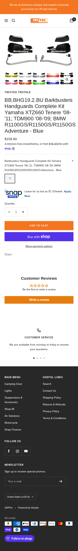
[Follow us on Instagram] (17, 451)
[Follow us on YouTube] (26, 451)
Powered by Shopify (28, 507)
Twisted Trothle (18, 92)
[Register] (60, 481)
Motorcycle (11, 422)
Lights (8, 390)
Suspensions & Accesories (13, 400)
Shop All (9, 408)
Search (47, 383)
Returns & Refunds (54, 404)
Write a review (39, 299)
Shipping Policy (52, 397)
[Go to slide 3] (40, 358)
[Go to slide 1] (33, 358)
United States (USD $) (18, 497)
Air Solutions (12, 415)
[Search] (13, 20)
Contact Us (49, 390)
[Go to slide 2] (37, 358)
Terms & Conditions (54, 418)
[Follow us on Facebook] (9, 451)
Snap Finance (13, 429)
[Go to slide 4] (44, 358)
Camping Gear (13, 383)
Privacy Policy (51, 411)
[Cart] (71, 20)
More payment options (39, 246)
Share (8, 254)
